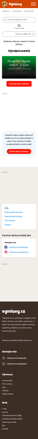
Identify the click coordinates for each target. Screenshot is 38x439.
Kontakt (5, 429)
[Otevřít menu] (33, 3)
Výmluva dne (7, 380)
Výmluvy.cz (27, 340)
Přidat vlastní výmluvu (19, 151)
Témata (7, 224)
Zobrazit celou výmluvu (19, 84)
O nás (4, 409)
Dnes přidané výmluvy (13, 216)
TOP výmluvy (7, 384)
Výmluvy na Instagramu (18, 252)
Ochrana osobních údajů (12, 415)
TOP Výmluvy (9, 220)
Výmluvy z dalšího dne (23, 34)
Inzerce (5, 412)
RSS (3, 425)
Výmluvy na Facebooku (18, 247)
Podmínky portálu (9, 422)
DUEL (6, 208)
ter (13, 340)
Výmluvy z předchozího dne (17, 20)
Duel (4, 387)
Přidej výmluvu (7, 394)
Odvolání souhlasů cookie (12, 419)
